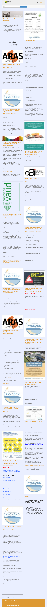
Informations (6, 20)
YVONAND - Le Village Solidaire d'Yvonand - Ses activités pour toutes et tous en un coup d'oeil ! (34, 339)
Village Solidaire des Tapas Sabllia (32, 342)
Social (5, 67)
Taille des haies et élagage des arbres (33, 70)
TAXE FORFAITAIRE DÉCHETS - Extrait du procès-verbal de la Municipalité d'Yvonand (12, 110)
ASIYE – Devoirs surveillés (8, 171)
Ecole (5, 145)
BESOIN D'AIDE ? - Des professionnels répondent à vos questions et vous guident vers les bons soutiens (12, 462)
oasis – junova (6, 383)
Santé (27, 181)
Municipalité (28, 43)
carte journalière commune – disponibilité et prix (34, 465)
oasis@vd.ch (9, 377)
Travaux (27, 384)
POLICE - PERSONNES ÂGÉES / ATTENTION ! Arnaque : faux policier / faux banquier (33, 288)
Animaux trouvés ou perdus (9, 18)
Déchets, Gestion (14, 529)
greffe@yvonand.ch (29, 510)
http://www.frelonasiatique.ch (32, 508)
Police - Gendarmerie (30, 231)
